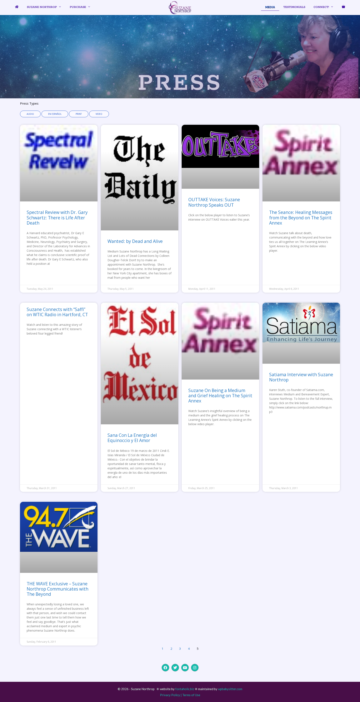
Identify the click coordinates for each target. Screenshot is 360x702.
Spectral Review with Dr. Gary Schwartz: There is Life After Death (57, 217)
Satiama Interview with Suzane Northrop (301, 377)
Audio (30, 113)
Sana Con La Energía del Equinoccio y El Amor (132, 437)
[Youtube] (185, 667)
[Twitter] (175, 667)
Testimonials (294, 7)
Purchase (78, 7)
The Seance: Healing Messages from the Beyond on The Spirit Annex (300, 217)
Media (270, 7)
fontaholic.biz (184, 689)
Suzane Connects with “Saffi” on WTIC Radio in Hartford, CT (57, 311)
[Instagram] (195, 667)
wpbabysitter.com (230, 689)
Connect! (321, 7)
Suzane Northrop (42, 7)
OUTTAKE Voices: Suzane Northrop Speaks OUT (214, 202)
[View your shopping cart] (343, 7)
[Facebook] (165, 667)
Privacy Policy (170, 695)
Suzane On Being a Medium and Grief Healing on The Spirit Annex (220, 395)
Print (79, 113)
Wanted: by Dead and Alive (135, 241)
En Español (55, 113)
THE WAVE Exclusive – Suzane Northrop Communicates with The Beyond (57, 589)
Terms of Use (191, 695)
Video (99, 113)
